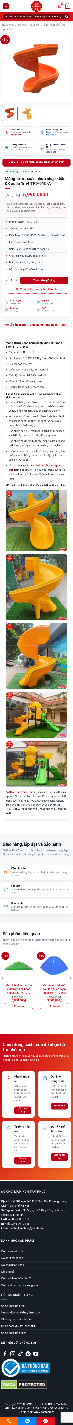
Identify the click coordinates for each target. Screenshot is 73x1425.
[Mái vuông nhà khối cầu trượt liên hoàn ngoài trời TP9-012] (54, 966)
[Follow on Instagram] (12, 1354)
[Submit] (67, 17)
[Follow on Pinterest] (28, 1354)
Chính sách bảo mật (13, 1305)
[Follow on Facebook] (5, 1354)
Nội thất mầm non (12, 1258)
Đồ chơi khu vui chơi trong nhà (19, 1285)
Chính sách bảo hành (13, 1333)
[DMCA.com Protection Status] (24, 1384)
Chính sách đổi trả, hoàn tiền (18, 1326)
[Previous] (8, 68)
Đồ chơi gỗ (8, 1271)
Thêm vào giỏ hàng (44, 280)
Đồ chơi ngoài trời (29, 24)
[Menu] (6, 6)
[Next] (65, 68)
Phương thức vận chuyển (16, 1319)
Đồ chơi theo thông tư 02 (16, 1278)
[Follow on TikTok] (20, 1354)
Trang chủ (8, 24)
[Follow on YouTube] (35, 1354)
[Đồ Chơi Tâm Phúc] (36, 6)
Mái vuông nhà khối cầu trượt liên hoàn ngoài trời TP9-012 (54, 989)
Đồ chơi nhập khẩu (12, 1265)
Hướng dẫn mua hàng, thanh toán (21, 1312)
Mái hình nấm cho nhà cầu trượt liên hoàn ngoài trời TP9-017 (18, 989)
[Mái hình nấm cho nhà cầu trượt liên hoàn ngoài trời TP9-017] (19, 966)
